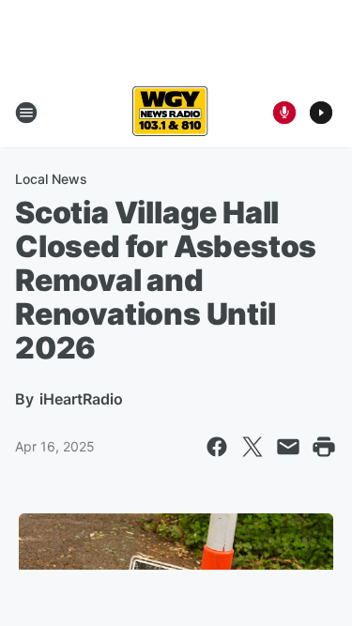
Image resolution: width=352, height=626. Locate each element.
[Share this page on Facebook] (217, 447)
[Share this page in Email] (288, 447)
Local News (51, 179)
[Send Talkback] (284, 112)
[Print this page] (324, 447)
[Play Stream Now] (321, 112)
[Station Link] (170, 113)
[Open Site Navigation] (26, 112)
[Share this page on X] (252, 447)
